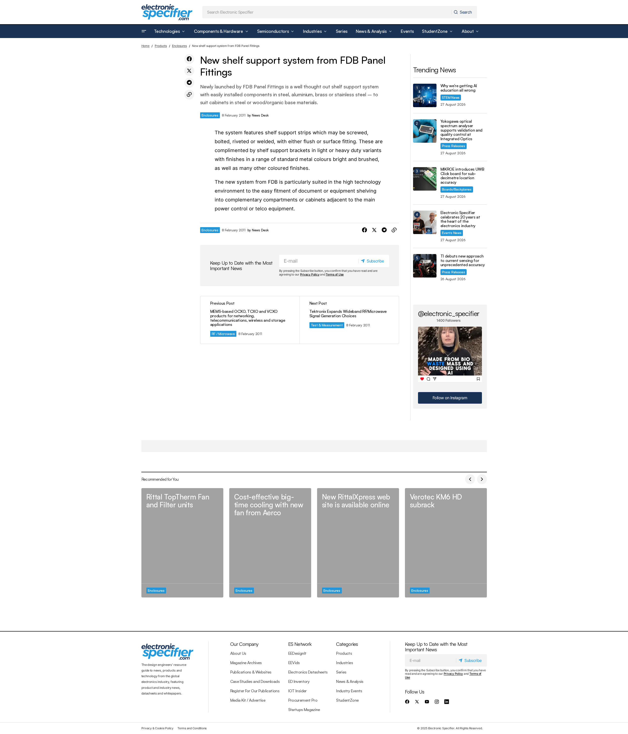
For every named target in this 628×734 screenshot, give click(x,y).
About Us (238, 653)
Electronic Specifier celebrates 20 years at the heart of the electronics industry (460, 219)
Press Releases (453, 146)
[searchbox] (327, 12)
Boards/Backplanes (457, 189)
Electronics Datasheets (308, 672)
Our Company (244, 644)
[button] (144, 31)
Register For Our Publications (254, 690)
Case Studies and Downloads (255, 681)
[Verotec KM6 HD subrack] (446, 542)
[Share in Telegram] (189, 83)
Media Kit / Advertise (248, 700)
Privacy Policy (310, 274)
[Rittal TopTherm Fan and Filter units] (182, 542)
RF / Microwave (223, 334)
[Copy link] (189, 94)
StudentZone (347, 700)
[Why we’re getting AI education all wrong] (425, 95)
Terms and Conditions (192, 728)
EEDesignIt (297, 653)
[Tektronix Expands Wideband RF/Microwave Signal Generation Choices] (349, 320)
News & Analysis (349, 681)
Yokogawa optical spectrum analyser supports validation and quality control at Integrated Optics (461, 130)
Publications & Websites (250, 672)
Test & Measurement (327, 325)
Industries (344, 662)
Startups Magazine (304, 709)
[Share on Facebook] (189, 59)
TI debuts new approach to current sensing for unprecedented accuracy (462, 260)
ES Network (300, 644)
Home (145, 46)
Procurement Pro (302, 700)
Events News (451, 233)
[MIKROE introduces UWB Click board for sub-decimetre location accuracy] (425, 179)
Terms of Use (335, 274)
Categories (347, 644)
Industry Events (349, 690)
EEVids (294, 662)
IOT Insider (297, 690)
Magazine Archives (246, 662)
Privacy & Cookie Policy (157, 728)
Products (161, 46)
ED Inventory (298, 681)
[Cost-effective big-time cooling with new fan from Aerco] (270, 542)
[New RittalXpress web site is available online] (358, 542)
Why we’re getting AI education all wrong (458, 88)
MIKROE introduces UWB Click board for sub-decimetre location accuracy (462, 175)
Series (341, 672)
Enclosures (179, 46)
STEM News (451, 97)
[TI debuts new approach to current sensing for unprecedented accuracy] (425, 266)
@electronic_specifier (448, 313)
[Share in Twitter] (189, 71)
